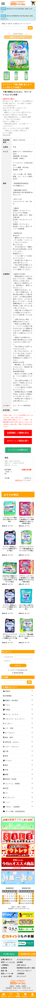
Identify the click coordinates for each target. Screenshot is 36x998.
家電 (6, 756)
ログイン (18, 480)
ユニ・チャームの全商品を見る (18, 450)
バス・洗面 (9, 728)
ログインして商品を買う (18, 440)
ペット (7, 802)
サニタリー (8, 723)
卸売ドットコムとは (8, 962)
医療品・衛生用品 (11, 700)
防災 (7, 788)
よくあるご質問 (6, 976)
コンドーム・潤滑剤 (12, 783)
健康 (6, 774)
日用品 (7, 710)
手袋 (6, 770)
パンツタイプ (27, 23)
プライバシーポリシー (24, 971)
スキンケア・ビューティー (15, 719)
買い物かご (25, 996)
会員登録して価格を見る (18, 432)
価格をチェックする (17, 37)
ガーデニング (9, 797)
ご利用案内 (5, 965)
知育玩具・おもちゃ (11, 742)
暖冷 (6, 765)
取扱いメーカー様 (7, 973)
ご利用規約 (20, 973)
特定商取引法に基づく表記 (26, 968)
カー (6, 793)
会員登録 (4, 968)
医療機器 (8, 696)
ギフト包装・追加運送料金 (15, 811)
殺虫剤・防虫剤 (10, 779)
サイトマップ (21, 976)
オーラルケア (10, 733)
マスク (7, 705)
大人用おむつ (16, 23)
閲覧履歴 (18, 996)
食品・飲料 (8, 737)
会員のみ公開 (26, 469)
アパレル (8, 760)
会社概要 (20, 962)
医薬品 (7, 691)
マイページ (32, 996)
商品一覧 (4, 971)
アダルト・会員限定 (12, 807)
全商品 (3, 23)
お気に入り (11, 996)
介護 (9, 23)
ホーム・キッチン (11, 714)
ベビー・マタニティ (11, 747)
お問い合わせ (10, 954)
